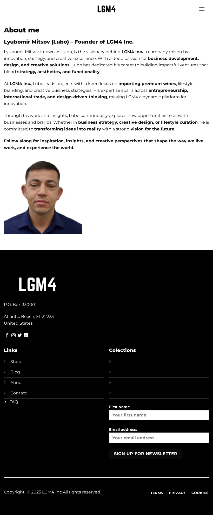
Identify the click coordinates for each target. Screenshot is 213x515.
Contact (18, 393)
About (16, 382)
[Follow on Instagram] (13, 335)
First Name (119, 407)
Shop (15, 361)
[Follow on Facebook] (7, 335)
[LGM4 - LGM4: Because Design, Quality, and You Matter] (107, 9)
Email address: (123, 429)
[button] (202, 9)
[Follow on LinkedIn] (26, 335)
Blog (15, 372)
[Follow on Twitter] (20, 335)
